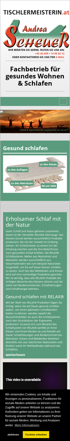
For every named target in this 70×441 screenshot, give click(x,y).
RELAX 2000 (49, 186)
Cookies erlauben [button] (36, 434)
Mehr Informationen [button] (27, 425)
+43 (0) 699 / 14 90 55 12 (49, 53)
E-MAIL (60, 57)
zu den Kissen (48, 164)
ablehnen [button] (13, 434)
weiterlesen (15, 355)
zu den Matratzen (22, 183)
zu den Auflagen (18, 169)
